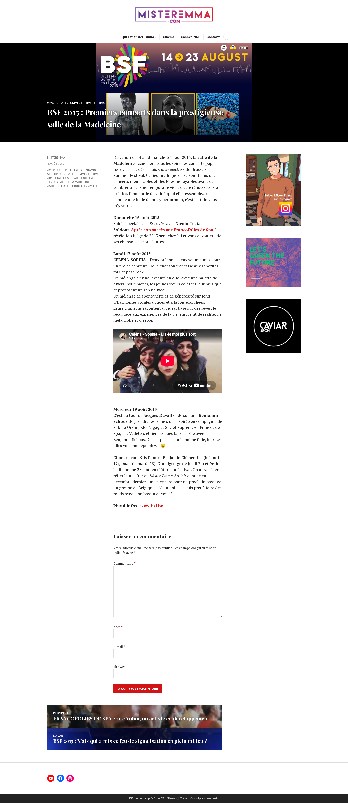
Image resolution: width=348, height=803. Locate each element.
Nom (118, 627)
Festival (100, 103)
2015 (52, 170)
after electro (69, 170)
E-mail (119, 646)
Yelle (93, 186)
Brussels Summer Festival (74, 103)
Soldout (55, 186)
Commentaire (124, 563)
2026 (50, 103)
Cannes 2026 (190, 37)
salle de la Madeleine (74, 182)
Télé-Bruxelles (76, 186)
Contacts (213, 37)
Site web (119, 666)
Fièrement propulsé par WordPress (152, 798)
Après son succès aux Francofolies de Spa (172, 229)
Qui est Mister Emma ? (139, 37)
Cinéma (169, 37)
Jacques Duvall (68, 178)
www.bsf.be (151, 506)
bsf (51, 178)
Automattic (211, 798)
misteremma (56, 157)
